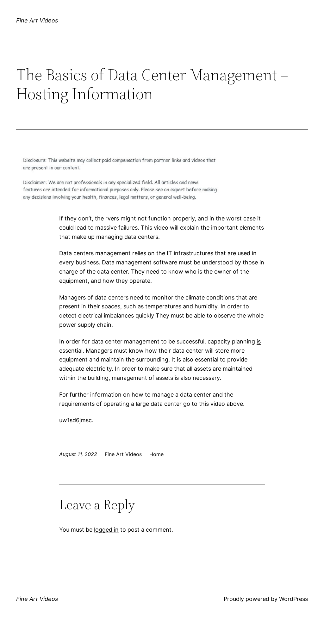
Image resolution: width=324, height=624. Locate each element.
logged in (106, 529)
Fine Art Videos (37, 20)
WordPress (293, 599)
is (259, 341)
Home (156, 454)
